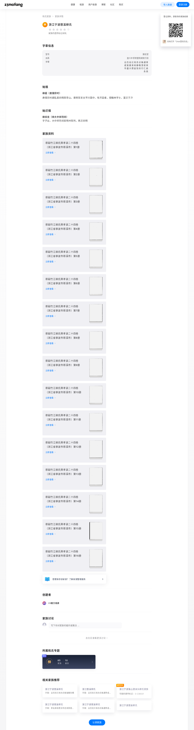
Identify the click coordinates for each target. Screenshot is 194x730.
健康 (73, 4)
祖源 (82, 4)
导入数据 (167, 4)
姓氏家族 (46, 16)
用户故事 (92, 4)
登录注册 (183, 4)
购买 (121, 4)
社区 (112, 4)
